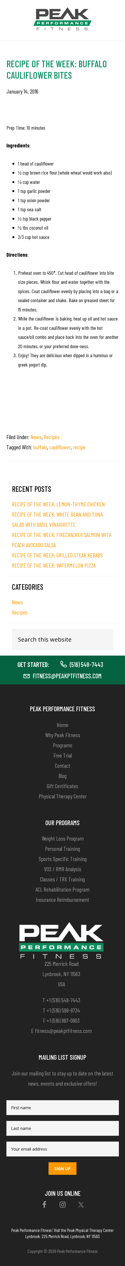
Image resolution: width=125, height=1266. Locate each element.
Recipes (52, 436)
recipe (79, 446)
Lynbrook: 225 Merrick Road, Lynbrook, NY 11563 (62, 1236)
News (36, 436)
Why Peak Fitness (62, 734)
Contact (62, 765)
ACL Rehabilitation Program (62, 889)
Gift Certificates (62, 785)
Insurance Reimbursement (62, 899)
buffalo (40, 446)
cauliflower (60, 446)
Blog (62, 775)
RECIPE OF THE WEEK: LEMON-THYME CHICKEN (58, 504)
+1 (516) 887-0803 (63, 1020)
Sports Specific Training (63, 858)
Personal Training (62, 848)
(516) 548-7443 (86, 664)
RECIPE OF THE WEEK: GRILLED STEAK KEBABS (57, 555)
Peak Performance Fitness (31, 1230)
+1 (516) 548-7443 (63, 999)
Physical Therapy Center (63, 796)
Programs (62, 745)
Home (62, 724)
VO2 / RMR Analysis (62, 868)
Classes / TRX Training (62, 879)
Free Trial (62, 755)
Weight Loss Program (63, 838)
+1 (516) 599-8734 (63, 1010)
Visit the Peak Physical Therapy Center (84, 1230)
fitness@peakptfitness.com (67, 675)
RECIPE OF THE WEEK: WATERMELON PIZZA (54, 565)
